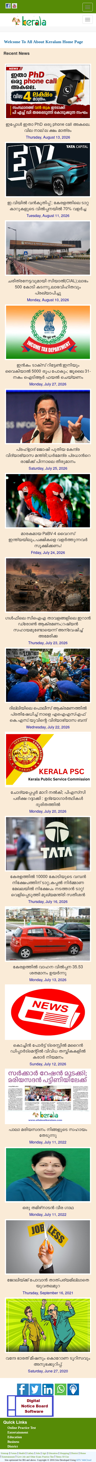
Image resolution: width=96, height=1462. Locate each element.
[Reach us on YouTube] (14, 5)
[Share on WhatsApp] (60, 1389)
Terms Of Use (62, 1456)
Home (83, 1453)
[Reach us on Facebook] (7, 5)
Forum (13, 1453)
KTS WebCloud (83, 1460)
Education (14, 1437)
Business (13, 1442)
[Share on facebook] (23, 1389)
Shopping (64, 1453)
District (12, 1446)
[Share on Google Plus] (48, 1389)
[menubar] (49, 1437)
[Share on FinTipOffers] (73, 1389)
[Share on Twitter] (35, 1389)
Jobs (38, 1453)
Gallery (30, 1453)
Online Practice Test (21, 1428)
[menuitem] (33, 1428)
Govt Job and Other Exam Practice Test (35, 1456)
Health (22, 1453)
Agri (44, 1453)
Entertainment (17, 1432)
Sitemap (4, 1453)
